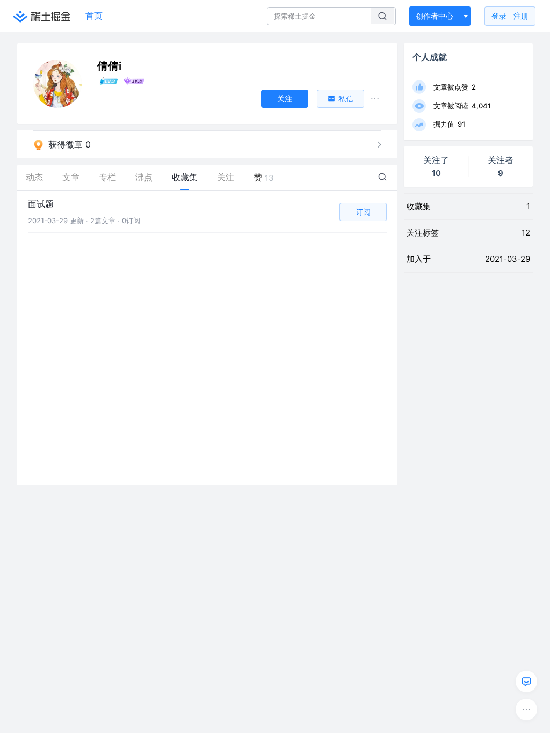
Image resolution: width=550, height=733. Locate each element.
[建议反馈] (526, 681)
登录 (510, 15)
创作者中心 (434, 15)
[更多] (526, 709)
